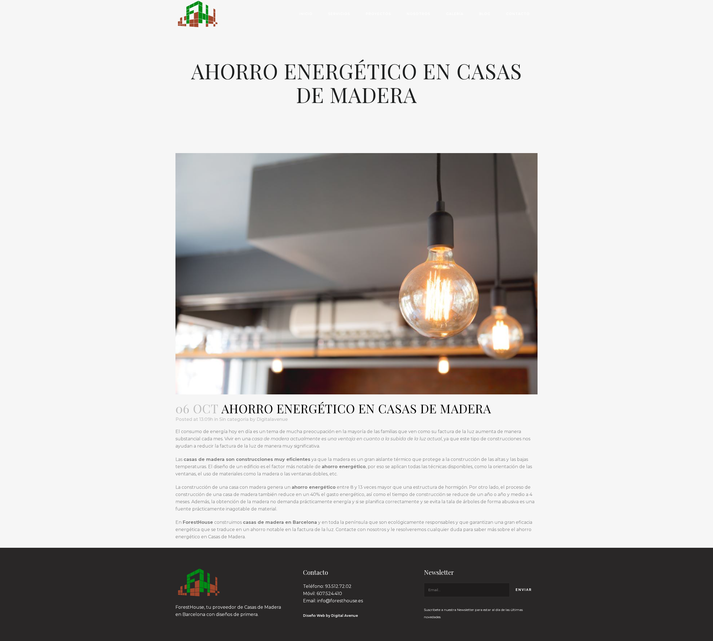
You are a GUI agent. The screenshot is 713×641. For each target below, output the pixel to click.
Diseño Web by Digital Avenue (330, 615)
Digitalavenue (272, 419)
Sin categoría (234, 419)
